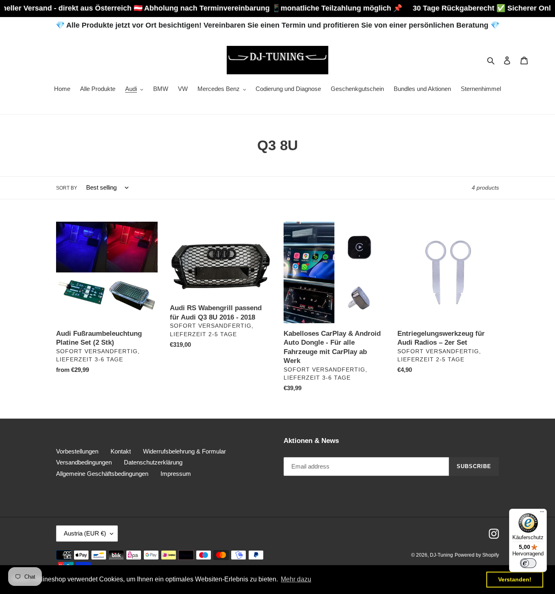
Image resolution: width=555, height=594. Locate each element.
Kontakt (121, 451)
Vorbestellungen (77, 451)
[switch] (528, 563)
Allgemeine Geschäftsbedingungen (102, 473)
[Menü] (542, 513)
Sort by (66, 188)
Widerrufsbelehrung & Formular (184, 451)
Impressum (175, 473)
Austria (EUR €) (85, 533)
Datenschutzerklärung (153, 462)
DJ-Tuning (441, 555)
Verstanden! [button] (514, 579)
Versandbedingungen (84, 462)
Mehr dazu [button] (296, 579)
